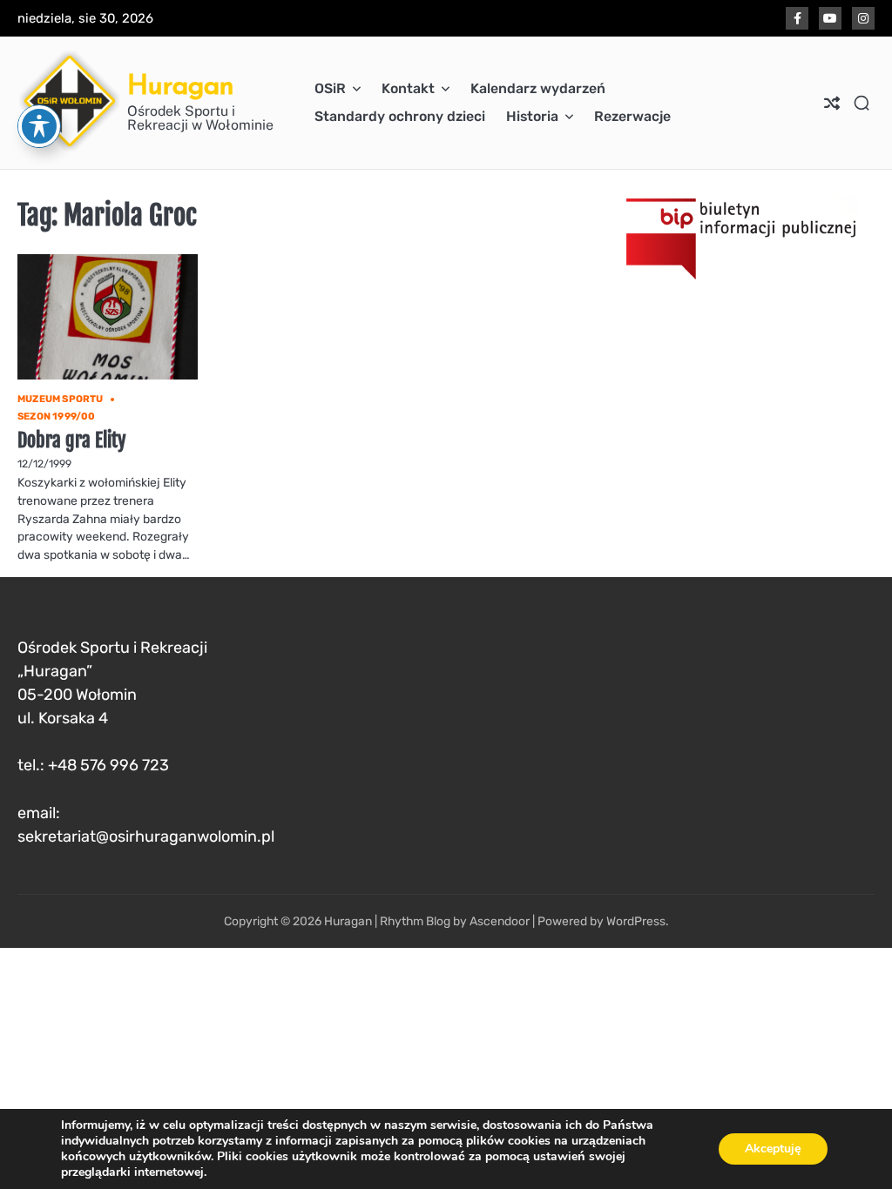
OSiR (330, 88)
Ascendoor (500, 921)
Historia (532, 116)
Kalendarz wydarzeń (537, 88)
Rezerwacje (632, 116)
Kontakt (408, 88)
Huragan (180, 84)
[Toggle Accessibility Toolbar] (39, 126)
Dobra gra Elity (71, 440)
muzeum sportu (60, 399)
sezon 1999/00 (56, 416)
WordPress (636, 921)
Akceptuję (773, 1148)
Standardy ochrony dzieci (399, 116)
